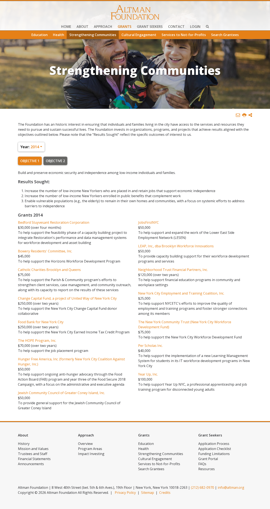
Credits (164, 492)
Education (39, 34)
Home (66, 26)
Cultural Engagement (139, 34)
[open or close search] (207, 27)
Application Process (213, 443)
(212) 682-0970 (202, 487)
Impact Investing (91, 453)
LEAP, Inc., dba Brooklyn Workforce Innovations (176, 246)
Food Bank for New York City (40, 322)
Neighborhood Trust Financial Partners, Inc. (173, 269)
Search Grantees (225, 34)
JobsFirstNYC (148, 222)
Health (58, 34)
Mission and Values (33, 448)
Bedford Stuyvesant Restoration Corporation (53, 222)
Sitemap (147, 492)
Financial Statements (34, 458)
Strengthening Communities (92, 34)
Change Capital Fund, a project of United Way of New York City (67, 298)
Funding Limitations (214, 453)
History (24, 443)
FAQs (202, 464)
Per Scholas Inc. (150, 345)
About (82, 26)
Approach (103, 26)
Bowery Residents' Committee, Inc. (45, 251)
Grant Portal (208, 458)
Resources (206, 469)
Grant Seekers (150, 26)
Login (195, 26)
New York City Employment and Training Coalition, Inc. (181, 293)
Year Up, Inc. (148, 374)
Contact (176, 26)
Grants (124, 26)
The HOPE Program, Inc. (37, 340)
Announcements (31, 464)
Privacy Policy (125, 492)
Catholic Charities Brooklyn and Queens (49, 269)
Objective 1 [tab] (29, 161)
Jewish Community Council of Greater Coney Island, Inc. (61, 393)
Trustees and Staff (32, 453)
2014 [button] (29, 146)
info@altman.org (231, 487)
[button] (250, 115)
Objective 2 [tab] (55, 161)
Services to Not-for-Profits (184, 34)
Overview (85, 443)
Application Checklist (214, 448)
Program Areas (90, 448)
